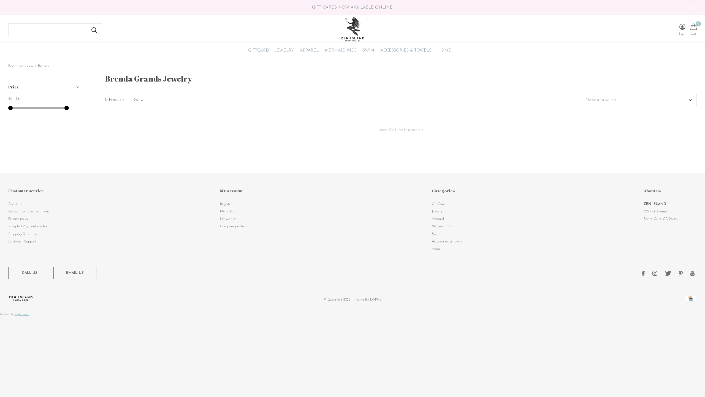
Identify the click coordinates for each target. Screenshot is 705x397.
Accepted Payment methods (29, 226)
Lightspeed (22, 314)
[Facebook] (643, 273)
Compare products (234, 226)
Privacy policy (18, 219)
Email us (75, 273)
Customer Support (22, 241)
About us (15, 204)
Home (444, 50)
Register (226, 204)
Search (94, 30)
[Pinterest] (681, 273)
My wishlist (228, 219)
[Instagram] (654, 273)
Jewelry (284, 50)
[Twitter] (668, 273)
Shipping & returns (22, 234)
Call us (29, 273)
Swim (368, 50)
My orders (227, 211)
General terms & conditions (28, 211)
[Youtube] (692, 273)
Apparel (309, 50)
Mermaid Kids (341, 50)
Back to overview (20, 66)
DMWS (376, 299)
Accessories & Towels (405, 50)
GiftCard (258, 50)
